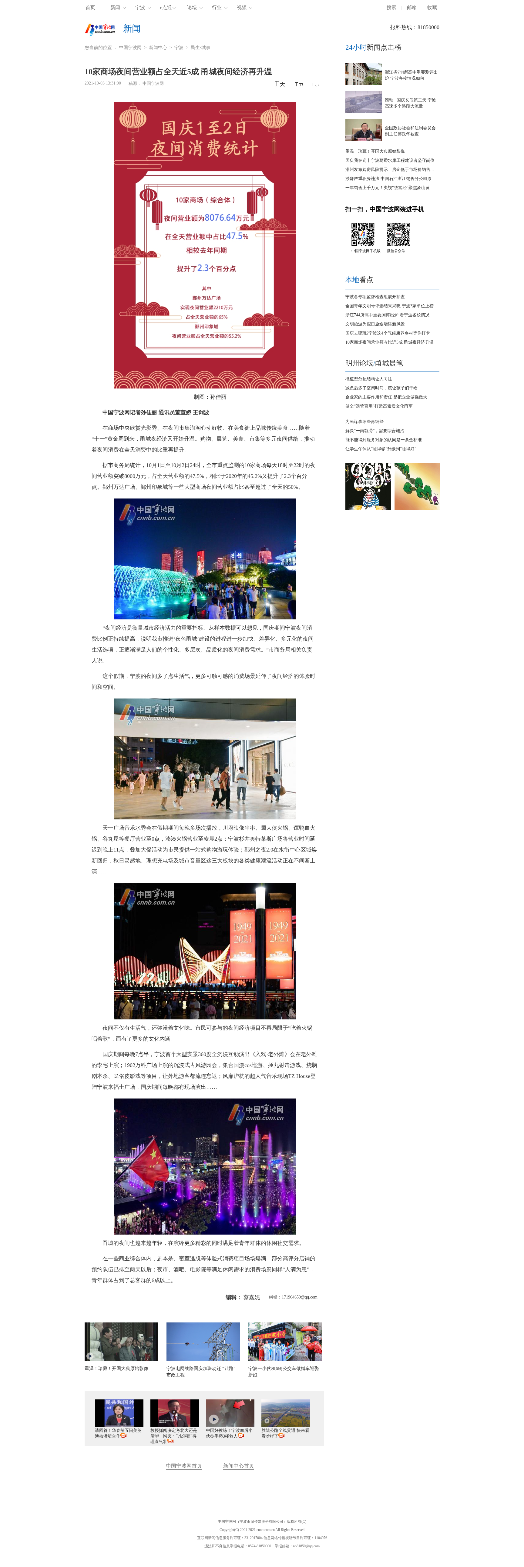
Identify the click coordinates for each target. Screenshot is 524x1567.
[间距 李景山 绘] (417, 509)
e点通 (166, 7)
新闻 (115, 7)
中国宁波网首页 (184, 1466)
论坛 (192, 7)
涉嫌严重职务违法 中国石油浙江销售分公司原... (390, 178)
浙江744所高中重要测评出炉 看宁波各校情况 (387, 315)
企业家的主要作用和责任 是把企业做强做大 (386, 397)
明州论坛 (359, 363)
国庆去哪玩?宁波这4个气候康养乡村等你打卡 (387, 333)
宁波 (140, 7)
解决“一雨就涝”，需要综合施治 (374, 430)
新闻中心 (158, 47)
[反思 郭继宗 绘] (368, 509)
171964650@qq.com (299, 1297)
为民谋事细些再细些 (364, 421)
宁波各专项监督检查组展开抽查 (375, 297)
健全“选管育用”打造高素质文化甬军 (379, 406)
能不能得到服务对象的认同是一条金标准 (383, 440)
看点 (359, 280)
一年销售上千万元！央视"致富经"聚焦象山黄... (389, 187)
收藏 (432, 7)
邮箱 (412, 7)
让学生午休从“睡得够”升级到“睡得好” (380, 449)
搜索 (391, 7)
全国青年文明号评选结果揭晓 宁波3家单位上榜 (389, 306)
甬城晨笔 (389, 363)
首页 (90, 7)
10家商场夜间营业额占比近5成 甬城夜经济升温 (389, 342)
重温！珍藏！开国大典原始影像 (375, 151)
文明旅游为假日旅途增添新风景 (375, 324)
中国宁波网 (130, 47)
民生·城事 (200, 47)
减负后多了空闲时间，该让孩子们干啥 (381, 388)
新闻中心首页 (238, 1466)
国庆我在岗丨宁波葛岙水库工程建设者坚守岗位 (390, 160)
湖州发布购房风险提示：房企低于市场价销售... (389, 169)
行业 (217, 7)
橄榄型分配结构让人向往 (368, 379)
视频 (242, 7)
